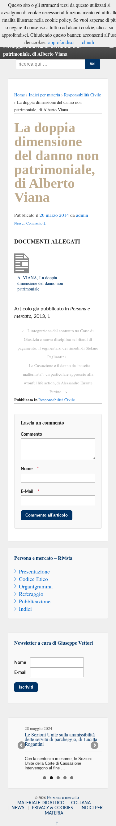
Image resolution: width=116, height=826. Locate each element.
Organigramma (36, 586)
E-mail (20, 673)
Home (19, 95)
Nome (26, 469)
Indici (25, 608)
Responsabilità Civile (82, 95)
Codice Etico (33, 578)
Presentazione (34, 571)
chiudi (88, 42)
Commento (31, 434)
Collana (81, 803)
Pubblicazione (34, 601)
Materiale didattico (40, 803)
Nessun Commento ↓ (30, 222)
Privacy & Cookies (52, 808)
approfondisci (61, 42)
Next (94, 745)
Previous (22, 745)
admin (82, 215)
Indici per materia (44, 95)
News (17, 808)
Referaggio (31, 593)
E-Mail (27, 492)
